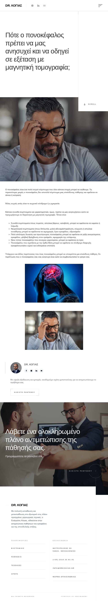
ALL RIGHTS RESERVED (23, 596)
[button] (98, 5)
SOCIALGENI (81, 596)
